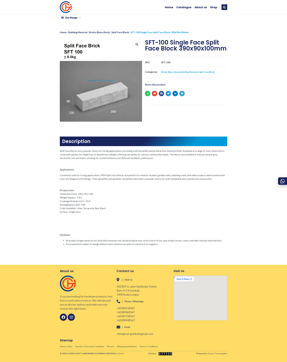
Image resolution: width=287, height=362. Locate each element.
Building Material (77, 32)
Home (169, 7)
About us (200, 7)
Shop (213, 7)
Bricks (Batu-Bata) (99, 32)
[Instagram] (71, 317)
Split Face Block (120, 32)
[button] (224, 7)
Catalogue (183, 7)
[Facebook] (63, 317)
